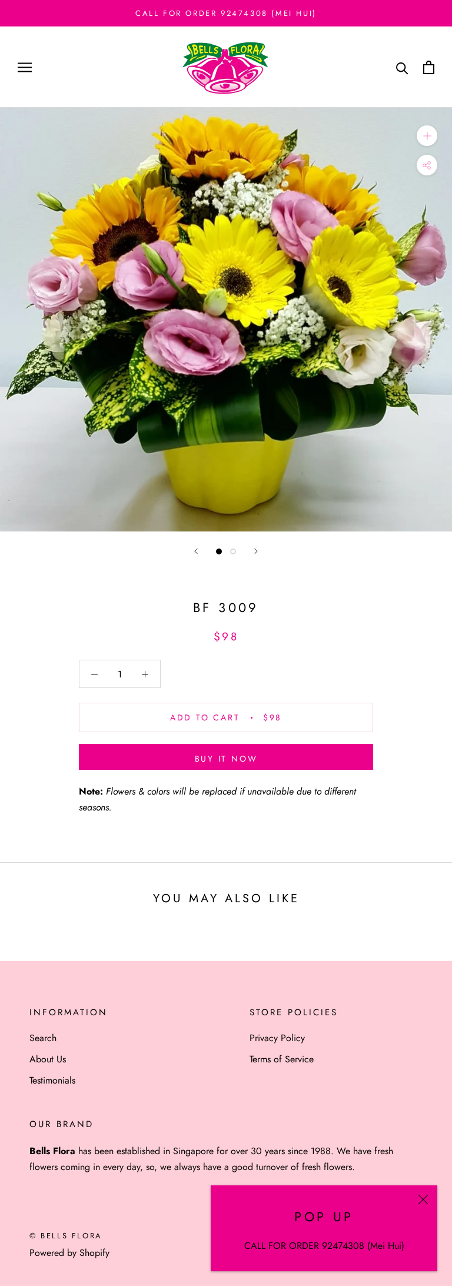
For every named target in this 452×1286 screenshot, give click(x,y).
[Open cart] (428, 67)
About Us (47, 1059)
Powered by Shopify (69, 1253)
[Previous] (196, 551)
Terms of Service (282, 1059)
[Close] (423, 1199)
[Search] (402, 67)
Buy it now (226, 759)
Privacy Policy (277, 1038)
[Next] (256, 551)
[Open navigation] (25, 67)
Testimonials (52, 1080)
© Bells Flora (65, 1235)
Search (42, 1038)
